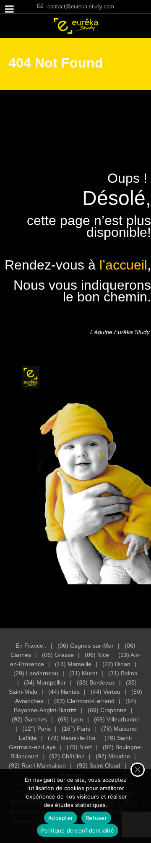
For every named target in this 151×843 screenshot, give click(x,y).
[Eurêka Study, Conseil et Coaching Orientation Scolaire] (75, 26)
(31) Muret (83, 673)
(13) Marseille (73, 664)
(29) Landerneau (35, 673)
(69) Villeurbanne (117, 719)
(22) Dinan (116, 664)
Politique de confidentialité (77, 830)
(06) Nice (97, 654)
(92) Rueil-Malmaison (37, 765)
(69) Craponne (107, 710)
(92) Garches (29, 719)
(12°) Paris (36, 728)
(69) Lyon (70, 719)
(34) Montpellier (45, 682)
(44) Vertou (105, 691)
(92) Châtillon (67, 756)
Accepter (60, 817)
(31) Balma (123, 673)
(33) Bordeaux (96, 682)
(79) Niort (79, 747)
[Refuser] (137, 770)
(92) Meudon (113, 756)
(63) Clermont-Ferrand (84, 701)
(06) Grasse (58, 654)
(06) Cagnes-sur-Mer (85, 645)
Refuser (96, 817)
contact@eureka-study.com (80, 6)
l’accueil (123, 264)
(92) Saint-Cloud (98, 765)
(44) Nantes (64, 691)
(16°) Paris (76, 728)
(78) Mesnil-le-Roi (71, 737)
